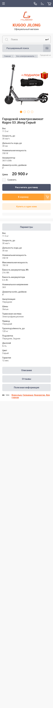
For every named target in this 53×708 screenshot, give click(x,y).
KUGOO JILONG (27, 25)
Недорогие (39, 395)
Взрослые (17, 395)
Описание (26, 370)
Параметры (26, 227)
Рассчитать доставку (26, 187)
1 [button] (21, 112)
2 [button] (25, 112)
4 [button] (32, 112)
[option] (26, 84)
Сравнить (12, 180)
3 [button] (28, 112)
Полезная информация (26, 387)
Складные (28, 395)
